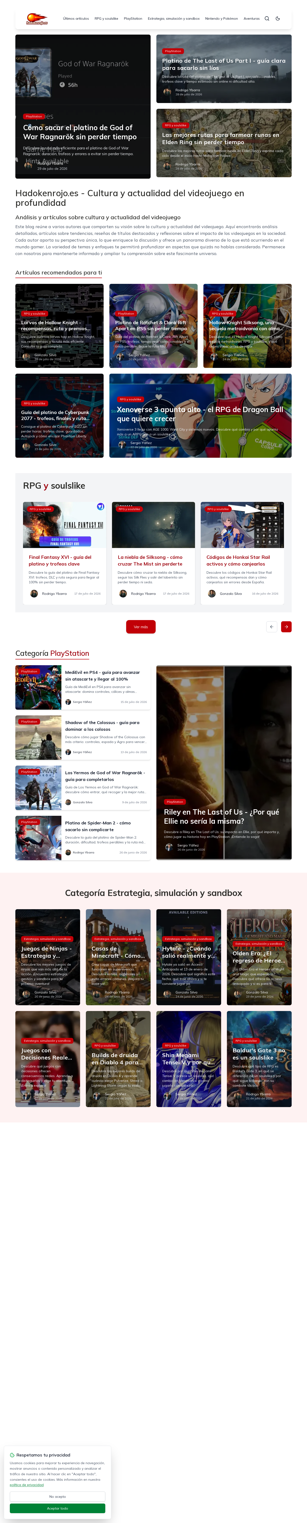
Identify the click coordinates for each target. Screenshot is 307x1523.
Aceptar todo (57, 1508)
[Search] (267, 18)
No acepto (57, 1496)
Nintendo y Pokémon (221, 18)
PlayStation (133, 18)
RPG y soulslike (106, 18)
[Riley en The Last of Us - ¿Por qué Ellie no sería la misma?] (224, 762)
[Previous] (271, 626)
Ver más (141, 626)
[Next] (286, 626)
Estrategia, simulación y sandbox (174, 18)
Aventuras (252, 18)
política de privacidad (27, 1485)
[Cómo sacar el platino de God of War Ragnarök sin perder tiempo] (83, 107)
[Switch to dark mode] (277, 18)
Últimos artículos (76, 18)
